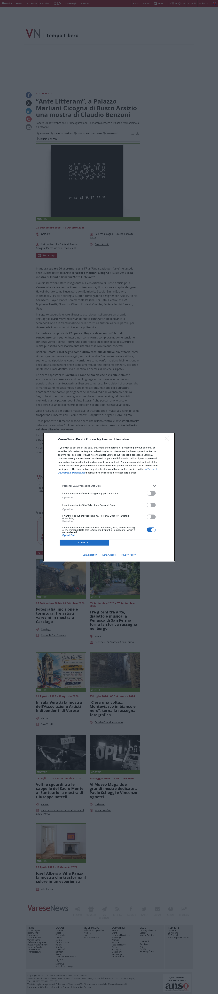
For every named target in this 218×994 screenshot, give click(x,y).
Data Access (109, 554)
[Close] (168, 439)
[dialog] (109, 497)
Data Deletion (89, 554)
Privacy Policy (128, 554)
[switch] (151, 493)
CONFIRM (84, 542)
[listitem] (109, 486)
